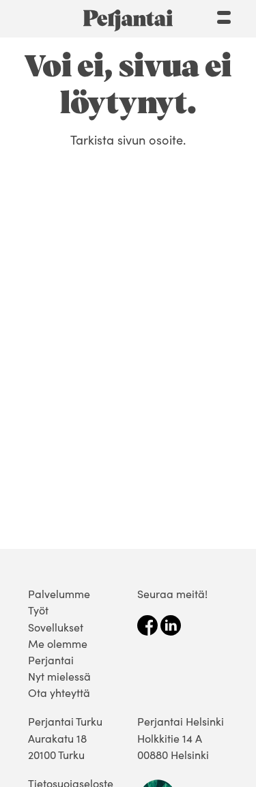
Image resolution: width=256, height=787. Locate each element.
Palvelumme (59, 593)
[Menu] (224, 15)
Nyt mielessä (59, 676)
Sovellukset (55, 627)
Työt (38, 610)
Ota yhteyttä (59, 692)
